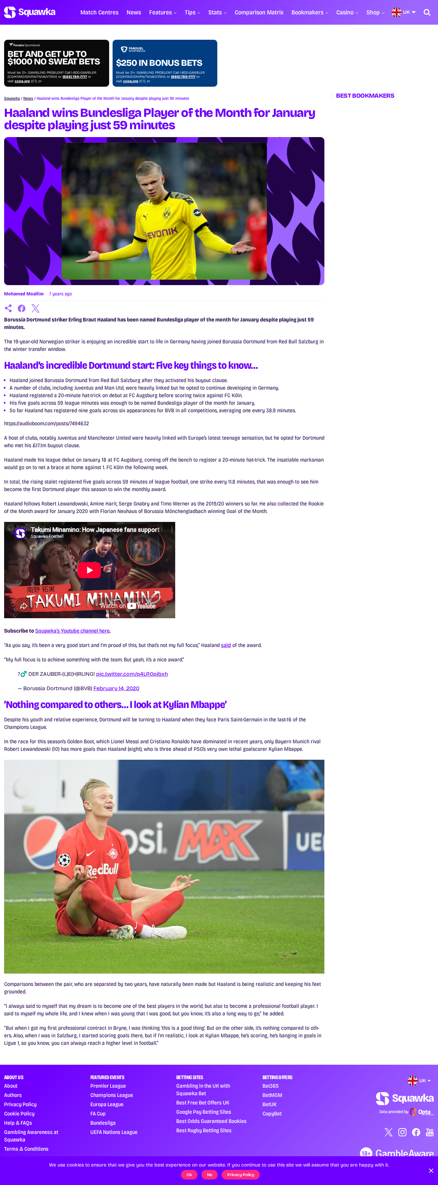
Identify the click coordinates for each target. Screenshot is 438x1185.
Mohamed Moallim (24, 294)
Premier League (108, 1086)
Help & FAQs (18, 1123)
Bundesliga (103, 1123)
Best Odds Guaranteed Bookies (211, 1121)
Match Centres (99, 12)
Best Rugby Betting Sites (204, 1130)
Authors (13, 1095)
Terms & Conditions (26, 1149)
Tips (190, 12)
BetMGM (272, 1095)
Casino (344, 12)
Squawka (12, 98)
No (209, 1174)
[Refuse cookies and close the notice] (431, 1170)
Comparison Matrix (259, 12)
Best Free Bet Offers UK (202, 1102)
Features (160, 12)
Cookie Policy (19, 1113)
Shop (373, 12)
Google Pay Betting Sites (203, 1112)
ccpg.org (22, 81)
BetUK (269, 1104)
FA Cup (98, 1113)
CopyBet (272, 1113)
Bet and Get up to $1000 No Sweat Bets (54, 57)
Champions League (111, 1095)
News (134, 12)
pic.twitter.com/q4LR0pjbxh (132, 674)
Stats (215, 12)
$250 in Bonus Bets (159, 63)
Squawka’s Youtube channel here (72, 630)
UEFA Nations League (114, 1132)
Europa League (107, 1104)
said (226, 645)
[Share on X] (35, 308)
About (10, 1086)
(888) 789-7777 (75, 77)
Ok (189, 1174)
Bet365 (270, 1086)
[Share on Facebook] (22, 308)
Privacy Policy (20, 1104)
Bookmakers (307, 12)
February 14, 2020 (116, 688)
